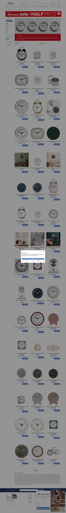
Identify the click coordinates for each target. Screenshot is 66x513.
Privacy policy (42, 251)
